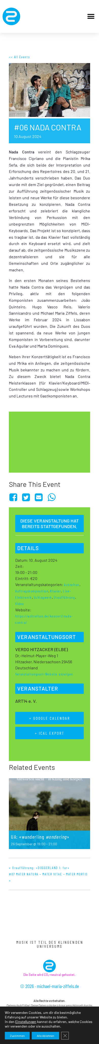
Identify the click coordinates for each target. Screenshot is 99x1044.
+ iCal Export (49, 733)
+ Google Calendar (49, 718)
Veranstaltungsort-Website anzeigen (44, 674)
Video (19, 603)
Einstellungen (25, 1021)
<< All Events (19, 57)
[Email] (39, 497)
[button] (90, 16)
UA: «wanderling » (40, 837)
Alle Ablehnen (45, 1035)
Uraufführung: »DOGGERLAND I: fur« (39, 868)
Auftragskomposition (31, 591)
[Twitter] (26, 497)
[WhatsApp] (51, 497)
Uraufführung (64, 597)
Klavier (55, 591)
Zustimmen (17, 1035)
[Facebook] (14, 497)
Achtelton (71, 585)
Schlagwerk (43, 597)
